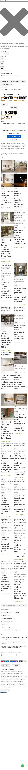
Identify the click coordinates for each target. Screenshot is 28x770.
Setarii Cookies (5, 690)
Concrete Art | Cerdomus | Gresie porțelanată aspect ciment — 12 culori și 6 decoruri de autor (20, 237)
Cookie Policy (4, 87)
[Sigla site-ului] (7, 98)
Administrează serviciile (6, 73)
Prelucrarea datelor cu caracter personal (11, 630)
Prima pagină (4, 153)
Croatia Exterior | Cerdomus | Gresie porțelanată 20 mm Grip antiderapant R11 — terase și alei (20, 332)
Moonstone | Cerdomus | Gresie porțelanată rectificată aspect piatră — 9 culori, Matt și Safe (20, 591)
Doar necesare (14, 81)
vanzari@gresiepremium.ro (20, 94)
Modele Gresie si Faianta (14, 136)
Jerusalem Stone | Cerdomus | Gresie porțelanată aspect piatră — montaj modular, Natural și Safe (7, 465)
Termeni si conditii (6, 627)
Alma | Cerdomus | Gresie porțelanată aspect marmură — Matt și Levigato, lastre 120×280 (7, 197)
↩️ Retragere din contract (8, 669)
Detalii (23, 81)
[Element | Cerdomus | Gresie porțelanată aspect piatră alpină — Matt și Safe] (20, 358)
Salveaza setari (5, 84)
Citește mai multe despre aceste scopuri (10, 78)
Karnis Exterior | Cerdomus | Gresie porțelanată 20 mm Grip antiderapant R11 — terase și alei (20, 504)
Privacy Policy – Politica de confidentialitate (11, 89)
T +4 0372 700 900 (8, 94)
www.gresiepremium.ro (8, 621)
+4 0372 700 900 (6, 615)
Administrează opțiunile (6, 71)
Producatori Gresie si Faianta (15, 153)
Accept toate (4, 81)
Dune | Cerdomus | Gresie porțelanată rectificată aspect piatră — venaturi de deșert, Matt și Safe (7, 382)
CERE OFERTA (14, 107)
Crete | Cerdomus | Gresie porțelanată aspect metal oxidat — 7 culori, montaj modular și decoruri (20, 294)
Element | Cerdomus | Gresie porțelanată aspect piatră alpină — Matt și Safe (19, 382)
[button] (14, 22)
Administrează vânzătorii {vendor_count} (10, 75)
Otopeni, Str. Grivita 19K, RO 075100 (11, 612)
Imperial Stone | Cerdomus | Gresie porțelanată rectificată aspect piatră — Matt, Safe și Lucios (7, 431)
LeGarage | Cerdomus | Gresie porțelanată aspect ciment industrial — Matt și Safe (7, 544)
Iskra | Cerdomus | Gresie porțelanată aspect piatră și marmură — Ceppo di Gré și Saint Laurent (20, 423)
